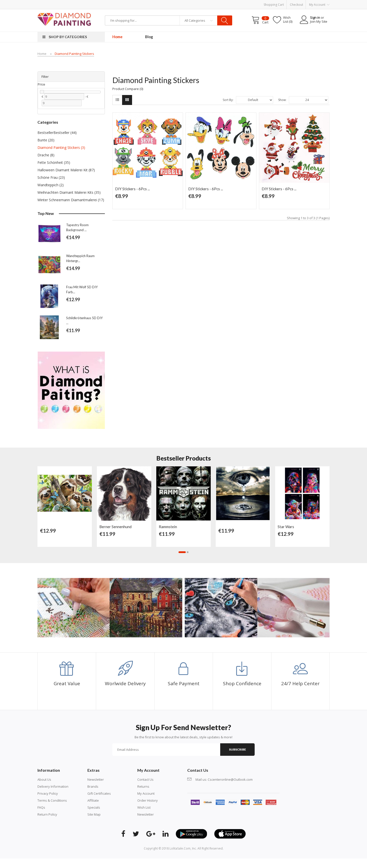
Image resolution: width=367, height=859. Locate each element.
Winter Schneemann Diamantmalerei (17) (70, 199)
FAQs (41, 807)
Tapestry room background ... (77, 227)
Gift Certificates (99, 793)
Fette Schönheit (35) (53, 162)
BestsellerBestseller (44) (57, 132)
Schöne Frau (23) (51, 177)
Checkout (296, 4)
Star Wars (286, 526)
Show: (282, 100)
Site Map (94, 814)
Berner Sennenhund (115, 526)
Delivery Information (52, 786)
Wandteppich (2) (50, 185)
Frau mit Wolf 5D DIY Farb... (82, 289)
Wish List (144, 807)
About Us (44, 779)
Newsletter (95, 779)
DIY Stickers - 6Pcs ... (132, 189)
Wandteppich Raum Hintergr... (80, 258)
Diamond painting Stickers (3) (61, 147)
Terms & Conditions (52, 800)
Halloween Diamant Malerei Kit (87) (66, 170)
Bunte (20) (45, 140)
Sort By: (228, 100)
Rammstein (168, 526)
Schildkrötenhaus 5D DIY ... (84, 320)
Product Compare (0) (127, 89)
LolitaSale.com (180, 848)
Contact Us (145, 779)
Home (41, 53)
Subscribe (237, 749)
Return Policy (47, 814)
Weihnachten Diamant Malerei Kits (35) (69, 192)
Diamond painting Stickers (74, 53)
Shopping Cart (274, 4)
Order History (147, 800)
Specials (93, 807)
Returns (143, 786)
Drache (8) (45, 155)
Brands (92, 786)
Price (41, 84)
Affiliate (93, 800)
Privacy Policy (47, 793)
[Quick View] (86, 472)
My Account (146, 793)
